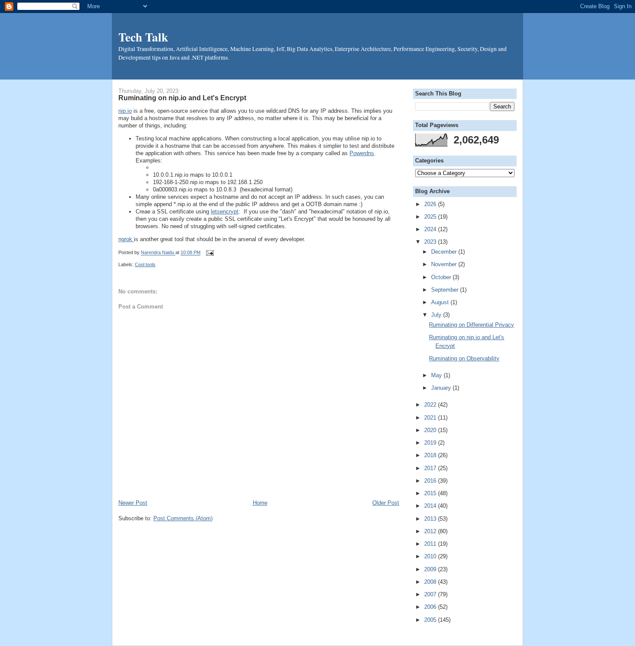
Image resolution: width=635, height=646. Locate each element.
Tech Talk (143, 36)
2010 (431, 556)
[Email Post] (209, 252)
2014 (431, 506)
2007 (431, 594)
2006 (431, 607)
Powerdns (361, 153)
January (442, 388)
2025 (431, 216)
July (437, 315)
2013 (431, 519)
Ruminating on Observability (464, 358)
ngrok (126, 239)
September (445, 289)
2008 (431, 582)
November (444, 264)
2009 (431, 569)
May (437, 375)
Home (260, 503)
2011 (431, 544)
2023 (431, 242)
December (444, 251)
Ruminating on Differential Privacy (471, 324)
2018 (431, 455)
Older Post (385, 503)
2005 (431, 620)
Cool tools (145, 264)
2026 (431, 204)
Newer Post (132, 503)
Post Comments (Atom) (183, 518)
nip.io (125, 111)
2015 (431, 493)
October (442, 277)
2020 (431, 430)
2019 (431, 442)
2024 (431, 229)
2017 (431, 468)
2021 (431, 417)
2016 (431, 480)
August (441, 302)
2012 (431, 531)
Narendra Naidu (158, 252)
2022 (431, 404)
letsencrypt (224, 211)
